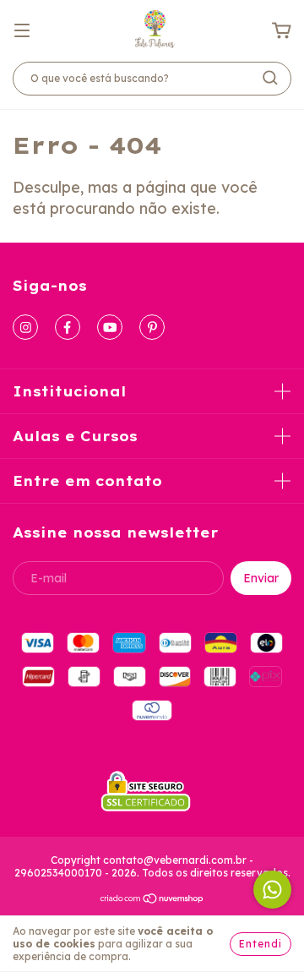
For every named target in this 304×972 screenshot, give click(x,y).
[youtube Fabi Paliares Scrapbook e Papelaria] (109, 327)
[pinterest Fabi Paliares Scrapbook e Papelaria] (152, 327)
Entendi (260, 943)
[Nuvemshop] (152, 900)
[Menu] (22, 29)
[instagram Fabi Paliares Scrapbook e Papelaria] (25, 327)
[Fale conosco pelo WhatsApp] (272, 890)
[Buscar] (270, 77)
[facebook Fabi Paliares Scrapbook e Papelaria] (67, 327)
